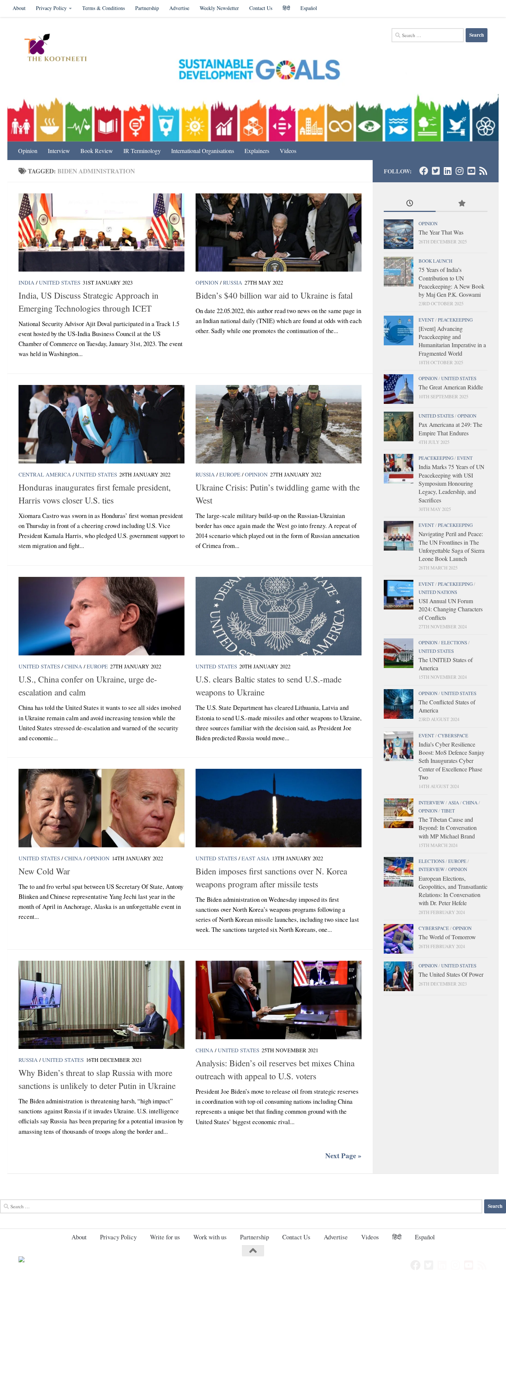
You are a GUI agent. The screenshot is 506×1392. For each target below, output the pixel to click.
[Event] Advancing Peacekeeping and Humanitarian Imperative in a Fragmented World (452, 341)
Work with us (210, 1237)
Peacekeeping (455, 319)
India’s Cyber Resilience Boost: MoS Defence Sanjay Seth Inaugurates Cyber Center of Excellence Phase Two (452, 760)
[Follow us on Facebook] (423, 170)
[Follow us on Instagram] (459, 170)
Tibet (448, 810)
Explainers (256, 151)
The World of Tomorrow (447, 937)
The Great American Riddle (451, 387)
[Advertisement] (222, 1337)
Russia (232, 282)
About (19, 7)
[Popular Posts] (461, 204)
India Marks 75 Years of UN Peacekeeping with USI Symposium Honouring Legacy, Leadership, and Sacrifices (451, 483)
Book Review (96, 151)
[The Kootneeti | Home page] (60, 48)
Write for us (165, 1237)
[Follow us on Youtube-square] (471, 170)
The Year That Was (441, 232)
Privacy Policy (51, 7)
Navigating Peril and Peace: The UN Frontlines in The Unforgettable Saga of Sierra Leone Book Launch (452, 546)
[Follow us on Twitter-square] (435, 170)
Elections (454, 642)
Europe (229, 474)
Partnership (147, 7)
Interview (59, 151)
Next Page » (343, 1155)
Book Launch (435, 261)
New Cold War (44, 871)
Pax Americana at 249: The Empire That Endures (450, 428)
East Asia (256, 858)
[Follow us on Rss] (483, 170)
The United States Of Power (451, 974)
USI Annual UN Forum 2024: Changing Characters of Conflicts (451, 609)
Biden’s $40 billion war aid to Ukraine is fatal (274, 295)
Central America (45, 474)
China (73, 666)
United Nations (438, 592)
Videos (288, 151)
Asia (453, 802)
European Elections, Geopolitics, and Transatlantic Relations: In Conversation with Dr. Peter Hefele (453, 890)
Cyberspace (453, 735)
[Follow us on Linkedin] (447, 170)
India (26, 282)
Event (426, 319)
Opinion (27, 151)
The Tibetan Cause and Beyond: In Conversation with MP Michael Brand (448, 827)
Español (308, 7)
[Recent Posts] (410, 204)
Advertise (179, 7)
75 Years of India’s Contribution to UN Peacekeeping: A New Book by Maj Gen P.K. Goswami (452, 282)
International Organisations (202, 151)
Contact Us (260, 7)
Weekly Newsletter (219, 7)
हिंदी (286, 7)
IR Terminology (142, 151)
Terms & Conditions (103, 7)
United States (59, 282)
